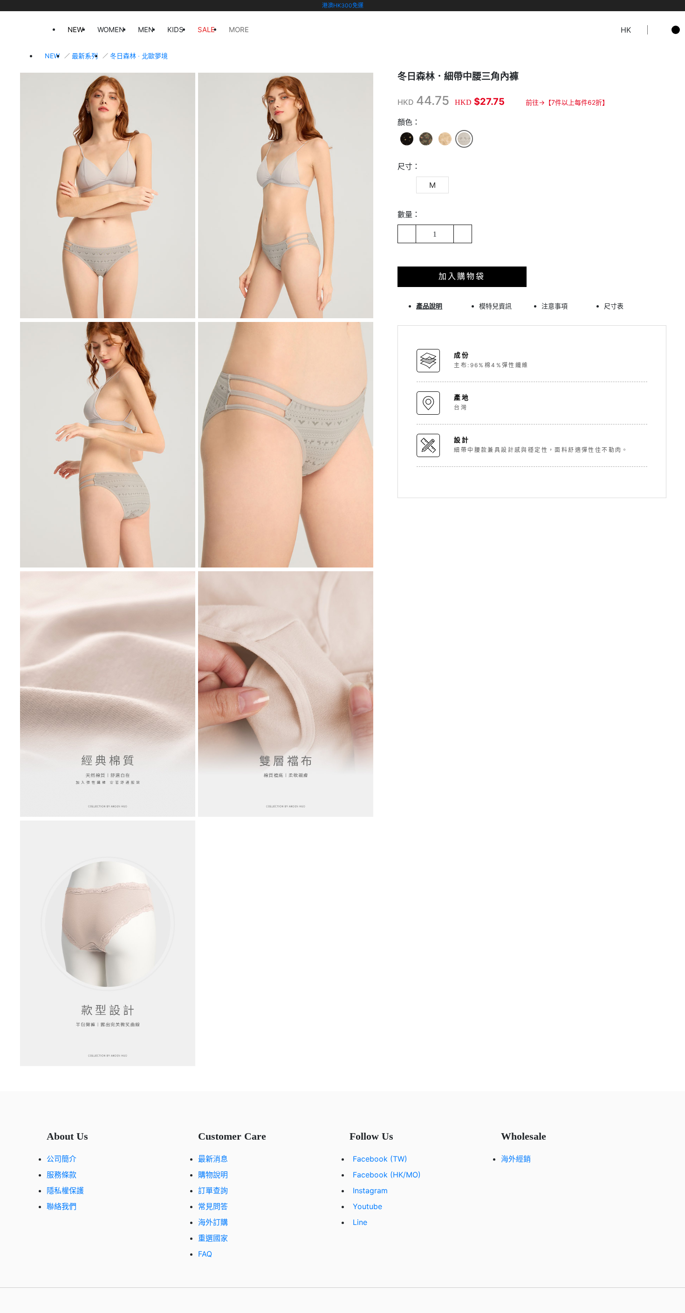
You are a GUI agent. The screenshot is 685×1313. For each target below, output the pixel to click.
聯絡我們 (61, 1206)
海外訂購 (213, 1222)
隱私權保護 (65, 1190)
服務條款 (61, 1174)
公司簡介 (61, 1158)
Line (360, 1222)
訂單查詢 (213, 1190)
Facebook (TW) (380, 1158)
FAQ (205, 1253)
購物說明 (213, 1174)
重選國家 (213, 1238)
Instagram (370, 1190)
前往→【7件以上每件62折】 (567, 102)
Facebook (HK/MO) (387, 1174)
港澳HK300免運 (342, 5)
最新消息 (213, 1158)
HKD (405, 102)
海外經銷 (516, 1158)
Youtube (367, 1206)
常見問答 (213, 1206)
